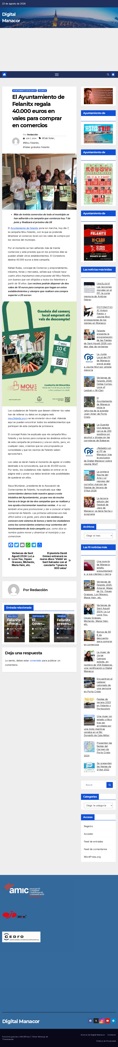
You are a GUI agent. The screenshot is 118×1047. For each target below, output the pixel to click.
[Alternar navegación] (56, 74)
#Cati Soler (48, 138)
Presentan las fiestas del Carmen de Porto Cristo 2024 (98, 749)
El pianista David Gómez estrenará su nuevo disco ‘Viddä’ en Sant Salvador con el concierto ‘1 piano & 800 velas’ (53, 561)
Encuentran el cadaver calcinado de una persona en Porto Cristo (98, 685)
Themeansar (8, 1039)
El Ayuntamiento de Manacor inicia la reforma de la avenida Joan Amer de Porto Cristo (98, 407)
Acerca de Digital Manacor (93, 1035)
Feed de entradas (93, 841)
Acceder (88, 833)
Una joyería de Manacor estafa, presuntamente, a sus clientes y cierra (98, 568)
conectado (35, 660)
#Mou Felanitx (31, 142)
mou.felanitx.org (17, 418)
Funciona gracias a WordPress (16, 1036)
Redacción (32, 134)
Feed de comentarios (95, 849)
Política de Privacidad (106, 1041)
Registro (88, 826)
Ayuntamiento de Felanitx (24, 91)
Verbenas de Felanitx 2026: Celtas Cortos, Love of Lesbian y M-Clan (98, 384)
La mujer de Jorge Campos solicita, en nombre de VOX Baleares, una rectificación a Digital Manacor (98, 662)
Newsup (41, 1036)
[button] (108, 74)
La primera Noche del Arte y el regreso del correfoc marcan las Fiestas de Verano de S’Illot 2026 (97, 481)
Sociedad (62, 616)
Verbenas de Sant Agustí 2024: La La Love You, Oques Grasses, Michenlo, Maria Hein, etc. (23, 559)
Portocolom (38, 616)
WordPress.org (92, 856)
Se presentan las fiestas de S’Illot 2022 (104, 766)
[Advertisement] (59, 49)
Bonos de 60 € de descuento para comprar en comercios (98, 638)
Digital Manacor (20, 1021)
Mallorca (12, 616)
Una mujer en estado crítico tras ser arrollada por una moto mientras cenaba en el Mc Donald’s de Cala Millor (98, 726)
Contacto (111, 1035)
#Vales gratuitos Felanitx (36, 147)
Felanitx (42, 91)
